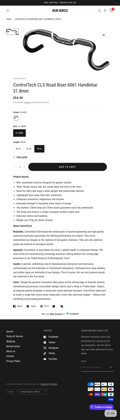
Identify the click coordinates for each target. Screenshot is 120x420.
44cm (39, 148)
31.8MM (19, 133)
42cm (28, 148)
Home (9, 19)
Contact (10, 356)
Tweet (33, 306)
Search (9, 331)
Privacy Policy (13, 361)
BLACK (16, 118)
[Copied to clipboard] (62, 306)
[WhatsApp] (54, 306)
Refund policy (13, 346)
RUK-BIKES (60, 10)
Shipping (27, 102)
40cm (18, 148)
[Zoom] (103, 35)
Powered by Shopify (48, 384)
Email (83, 361)
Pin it (46, 306)
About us (10, 351)
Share (19, 306)
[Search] (99, 11)
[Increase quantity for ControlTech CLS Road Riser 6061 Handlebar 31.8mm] (24, 167)
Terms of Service (14, 336)
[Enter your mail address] (111, 367)
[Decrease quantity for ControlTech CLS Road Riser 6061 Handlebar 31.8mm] (15, 167)
